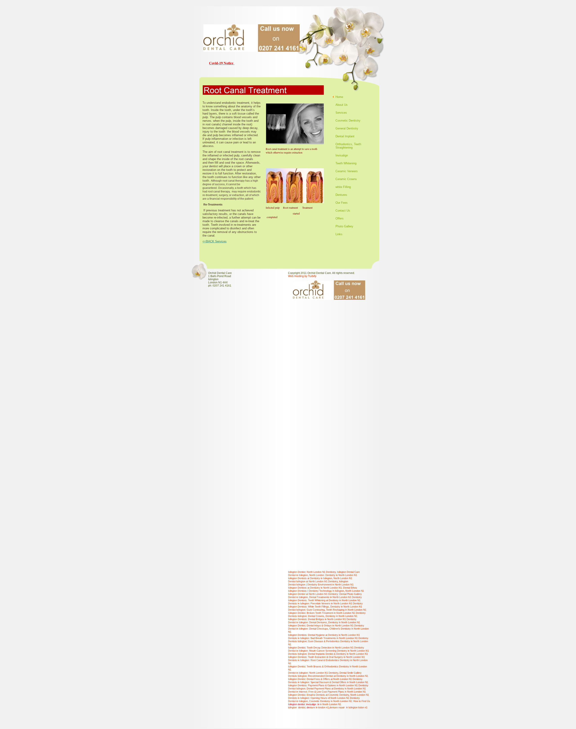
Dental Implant (344, 136)
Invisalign (341, 155)
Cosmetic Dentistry (347, 120)
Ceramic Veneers (346, 171)
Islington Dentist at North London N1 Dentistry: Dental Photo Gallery (325, 594)
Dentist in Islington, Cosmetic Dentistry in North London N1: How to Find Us (329, 701)
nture (312, 707)
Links (338, 234)
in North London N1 (330, 704)
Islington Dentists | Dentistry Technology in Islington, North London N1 (326, 590)
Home (339, 97)
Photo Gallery (344, 226)
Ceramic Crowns (346, 179)
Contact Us (342, 210)
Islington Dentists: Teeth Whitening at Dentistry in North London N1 (324, 600)
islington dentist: (297, 707)
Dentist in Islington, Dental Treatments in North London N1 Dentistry (325, 597)
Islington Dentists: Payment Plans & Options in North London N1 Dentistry (328, 685)
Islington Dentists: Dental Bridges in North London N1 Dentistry (322, 619)
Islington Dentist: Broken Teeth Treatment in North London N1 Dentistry (327, 613)
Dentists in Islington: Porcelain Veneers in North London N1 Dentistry (325, 603)
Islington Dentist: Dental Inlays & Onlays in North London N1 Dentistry (326, 625)
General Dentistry (346, 128)
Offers (339, 218)
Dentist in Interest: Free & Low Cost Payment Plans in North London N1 (327, 691)
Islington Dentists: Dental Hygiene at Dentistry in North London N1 (324, 635)
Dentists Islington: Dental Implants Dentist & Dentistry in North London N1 (328, 653)
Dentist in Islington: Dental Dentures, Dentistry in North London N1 (324, 622)
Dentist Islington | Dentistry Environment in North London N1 (320, 584)
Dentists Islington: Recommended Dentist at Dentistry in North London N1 (328, 676)
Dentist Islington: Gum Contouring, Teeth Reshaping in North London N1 (327, 609)
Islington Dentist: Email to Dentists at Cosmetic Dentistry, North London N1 (328, 694)
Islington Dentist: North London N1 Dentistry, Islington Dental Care (324, 572)
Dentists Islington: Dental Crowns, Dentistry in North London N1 (322, 616)
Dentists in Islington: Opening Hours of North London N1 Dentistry (324, 698)
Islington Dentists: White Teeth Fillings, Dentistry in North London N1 (325, 606)
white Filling (343, 187)
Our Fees (341, 202)
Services (341, 112)
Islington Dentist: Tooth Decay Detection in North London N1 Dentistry (326, 647)
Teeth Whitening (345, 163)
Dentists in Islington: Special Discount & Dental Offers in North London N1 (328, 682)
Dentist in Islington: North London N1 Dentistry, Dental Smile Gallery (325, 672)
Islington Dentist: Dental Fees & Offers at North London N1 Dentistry (325, 679)
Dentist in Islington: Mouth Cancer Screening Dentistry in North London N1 (328, 650)
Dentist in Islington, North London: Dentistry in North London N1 (322, 575)
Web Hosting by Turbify (302, 276)
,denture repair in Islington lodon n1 (348, 707)
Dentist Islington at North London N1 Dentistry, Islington (318, 581)
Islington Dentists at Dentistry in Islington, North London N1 (320, 578)
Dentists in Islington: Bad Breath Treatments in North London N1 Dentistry (328, 638)
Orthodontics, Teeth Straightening (348, 145)
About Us (341, 104)
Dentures (341, 194)
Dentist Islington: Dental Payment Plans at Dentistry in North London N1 (327, 688)
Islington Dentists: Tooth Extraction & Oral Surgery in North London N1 (326, 657)
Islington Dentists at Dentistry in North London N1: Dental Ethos (322, 587)
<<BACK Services (214, 241)
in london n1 (322, 707)
